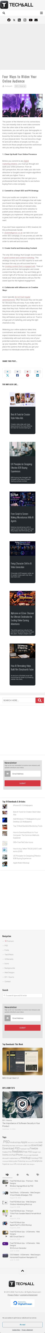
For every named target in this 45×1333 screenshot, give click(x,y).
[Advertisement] (22, 46)
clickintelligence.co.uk (13, 233)
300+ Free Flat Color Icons (23, 842)
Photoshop (21, 1161)
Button (21, 1145)
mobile (11, 1158)
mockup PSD (36, 1158)
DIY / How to (20, 86)
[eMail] (36, 20)
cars (25, 1145)
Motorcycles (13, 1161)
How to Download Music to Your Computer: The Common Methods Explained (26, 835)
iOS (9, 1155)
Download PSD (11, 1148)
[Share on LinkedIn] (37, 373)
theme (12, 1164)
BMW (40, 1142)
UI (15, 1164)
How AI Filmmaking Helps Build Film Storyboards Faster (22, 667)
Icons (7, 964)
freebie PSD (7, 1152)
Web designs (30, 1164)
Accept (22, 1325)
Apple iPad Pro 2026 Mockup (21, 1225)
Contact (8, 981)
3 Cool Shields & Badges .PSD (21, 1195)
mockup (25, 1158)
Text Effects (9, 955)
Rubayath (8, 86)
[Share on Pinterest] (28, 373)
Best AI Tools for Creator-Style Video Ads (21, 416)
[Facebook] (9, 20)
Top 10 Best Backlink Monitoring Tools (27, 826)
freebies (17, 1151)
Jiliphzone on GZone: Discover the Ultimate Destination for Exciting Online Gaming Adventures (22, 618)
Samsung (29, 1161)
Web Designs (9, 973)
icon (39, 1152)
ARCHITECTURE (33, 1142)
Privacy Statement (27, 1330)
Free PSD (27, 1152)
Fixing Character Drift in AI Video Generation (21, 565)
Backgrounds (10, 968)
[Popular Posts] (17, 1175)
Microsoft (5, 1158)
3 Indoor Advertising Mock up (21, 1204)
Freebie (34, 1148)
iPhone (19, 1154)
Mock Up (17, 1158)
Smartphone (37, 1161)
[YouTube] (30, 20)
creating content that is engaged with (20, 266)
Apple (24, 1142)
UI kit (18, 1164)
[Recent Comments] (28, 1175)
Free (28, 1149)
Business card (14, 1145)
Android (13, 1142)
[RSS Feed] (19, 20)
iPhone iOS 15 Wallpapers (23, 805)
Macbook (35, 1155)
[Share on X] (7, 373)
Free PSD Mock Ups (17, 1181)
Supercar (5, 1164)
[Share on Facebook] (17, 373)
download (36, 1145)
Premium (29, 1181)
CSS (29, 1145)
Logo (30, 1155)
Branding (5, 1146)
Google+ (35, 1152)
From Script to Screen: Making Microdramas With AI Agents (22, 517)
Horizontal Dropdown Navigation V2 (23, 1257)
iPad (13, 1155)
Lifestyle (25, 1155)
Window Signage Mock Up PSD (21, 1186)
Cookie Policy (16, 1330)
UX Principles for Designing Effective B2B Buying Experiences (21, 467)
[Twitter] (14, 20)
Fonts (7, 950)
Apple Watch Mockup (21, 863)
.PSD (6, 1142)
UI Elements (9, 959)
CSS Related (14, 1255)
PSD (6, 946)
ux (21, 1164)
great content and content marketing (19, 258)
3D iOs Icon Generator (18, 1248)
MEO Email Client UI (10, 1078)
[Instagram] (25, 20)
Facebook (23, 1149)
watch (24, 1164)
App (19, 1142)
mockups (5, 1161)
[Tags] (38, 1175)
